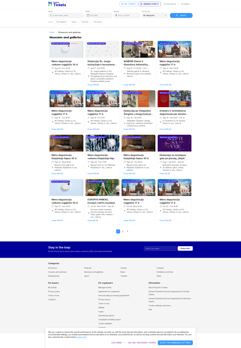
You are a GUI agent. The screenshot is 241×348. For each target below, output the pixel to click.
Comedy (160, 268)
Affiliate (101, 307)
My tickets (128, 4)
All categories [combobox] (149, 15)
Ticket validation (105, 323)
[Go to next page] (128, 231)
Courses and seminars (57, 272)
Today (74, 22)
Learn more (81, 337)
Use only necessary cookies (142, 343)
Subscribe (185, 248)
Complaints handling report (109, 319)
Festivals (87, 268)
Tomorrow (84, 22)
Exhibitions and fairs (165, 272)
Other (159, 276)
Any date (94, 15)
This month (98, 22)
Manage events (149, 4)
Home (51, 32)
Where (116, 11)
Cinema (123, 268)
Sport (86, 276)
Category (146, 11)
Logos (101, 311)
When (87, 11)
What (50, 11)
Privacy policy (54, 291)
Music (122, 272)
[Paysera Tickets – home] (57, 4)
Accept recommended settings (175, 343)
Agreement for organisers (109, 291)
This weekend (61, 22)
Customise (118, 342)
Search (183, 15)
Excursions (52, 268)
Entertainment (53, 276)
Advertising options (106, 315)
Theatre (123, 276)
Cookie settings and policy (160, 305)
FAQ (150, 309)
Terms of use (53, 295)
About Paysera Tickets (158, 287)
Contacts (51, 299)
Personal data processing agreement (113, 295)
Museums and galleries (93, 272)
